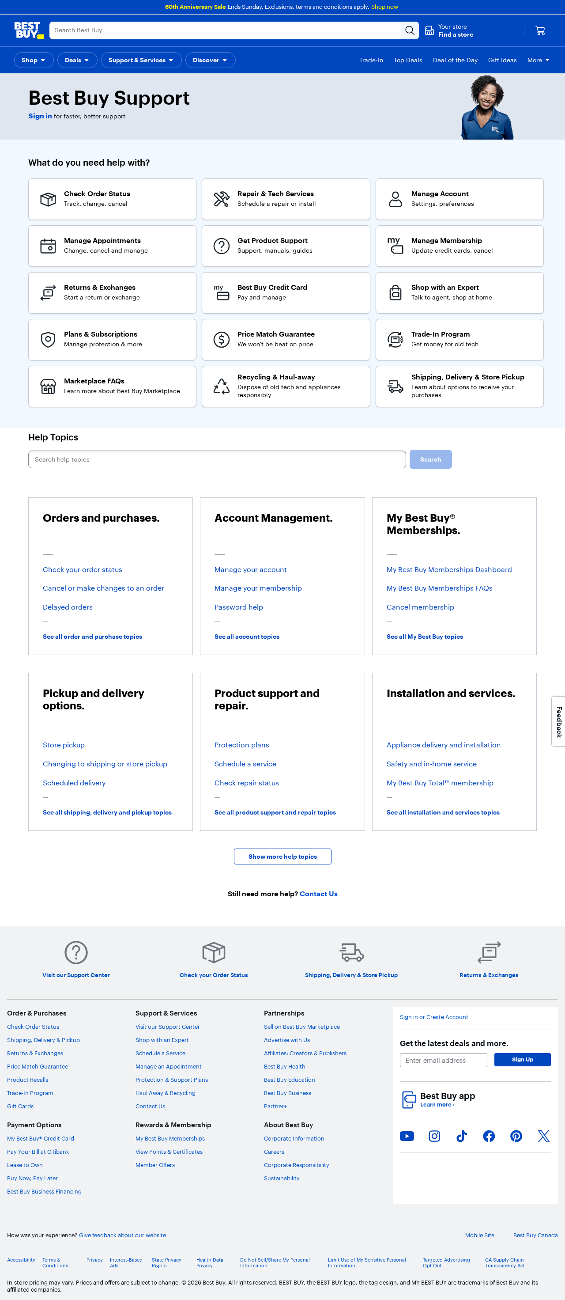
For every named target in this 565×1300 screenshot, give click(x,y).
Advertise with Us (287, 1039)
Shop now (384, 6)
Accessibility (21, 1260)
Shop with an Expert (162, 1039)
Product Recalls (27, 1079)
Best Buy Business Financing (44, 1191)
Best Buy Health (284, 1066)
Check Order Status (33, 1026)
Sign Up (522, 1059)
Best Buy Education (289, 1079)
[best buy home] (29, 30)
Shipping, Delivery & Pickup (43, 1039)
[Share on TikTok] (462, 1136)
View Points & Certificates (169, 1151)
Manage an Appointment (169, 1066)
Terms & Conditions (55, 1263)
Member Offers (155, 1164)
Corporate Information (294, 1138)
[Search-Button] (410, 30)
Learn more (437, 1104)
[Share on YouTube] (407, 1136)
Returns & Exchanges (35, 1053)
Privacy (95, 1260)
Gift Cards (20, 1106)
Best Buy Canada (535, 1235)
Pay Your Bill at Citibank (38, 1151)
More (534, 60)
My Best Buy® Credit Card (40, 1138)
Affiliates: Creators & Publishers (305, 1053)
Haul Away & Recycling (166, 1092)
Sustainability (282, 1178)
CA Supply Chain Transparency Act (505, 1263)
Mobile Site (479, 1235)
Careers (274, 1151)
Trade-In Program (30, 1092)
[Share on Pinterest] (516, 1136)
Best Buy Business (287, 1092)
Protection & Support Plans (172, 1079)
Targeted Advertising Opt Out (446, 1263)
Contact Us (150, 1106)
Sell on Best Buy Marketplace (302, 1026)
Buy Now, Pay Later (32, 1178)
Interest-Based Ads (126, 1263)
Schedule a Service (160, 1053)
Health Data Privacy (209, 1263)
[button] (448, 30)
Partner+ (275, 1106)
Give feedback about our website (122, 1235)
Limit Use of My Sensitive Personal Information (367, 1263)
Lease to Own (25, 1164)
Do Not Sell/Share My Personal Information (275, 1263)
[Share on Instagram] (434, 1136)
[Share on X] (544, 1136)
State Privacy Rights (166, 1263)
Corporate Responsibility (296, 1164)
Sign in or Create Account (434, 1017)
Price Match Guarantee (37, 1066)
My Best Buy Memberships (170, 1138)
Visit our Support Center (168, 1026)
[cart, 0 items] (540, 30)
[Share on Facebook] (489, 1136)
